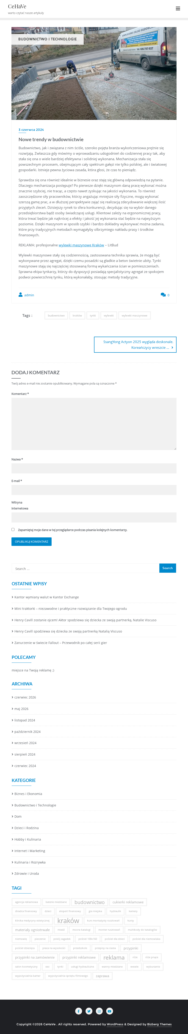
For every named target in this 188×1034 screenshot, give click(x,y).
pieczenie (40, 938)
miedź (61, 929)
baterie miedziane (56, 902)
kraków (77, 315)
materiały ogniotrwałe (32, 929)
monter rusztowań (109, 929)
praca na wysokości (53, 948)
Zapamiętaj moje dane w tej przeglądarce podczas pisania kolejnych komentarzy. (72, 530)
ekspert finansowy (70, 911)
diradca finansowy (26, 911)
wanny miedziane (112, 966)
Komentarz (20, 394)
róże (135, 957)
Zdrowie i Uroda (26, 873)
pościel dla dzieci (115, 938)
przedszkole (80, 948)
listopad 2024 (24, 720)
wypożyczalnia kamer (27, 975)
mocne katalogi (81, 929)
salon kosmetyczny (26, 966)
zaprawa (102, 975)
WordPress (115, 1024)
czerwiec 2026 (25, 697)
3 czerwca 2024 (31, 130)
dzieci (48, 911)
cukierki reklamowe (128, 902)
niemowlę (21, 938)
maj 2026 (21, 709)
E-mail (16, 481)
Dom (18, 816)
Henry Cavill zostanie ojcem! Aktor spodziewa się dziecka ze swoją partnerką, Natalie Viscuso (85, 620)
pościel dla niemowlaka (146, 938)
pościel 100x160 (87, 938)
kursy (130, 920)
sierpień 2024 (24, 754)
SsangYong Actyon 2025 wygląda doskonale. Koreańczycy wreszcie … (138, 344)
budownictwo (56, 315)
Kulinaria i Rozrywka (30, 862)
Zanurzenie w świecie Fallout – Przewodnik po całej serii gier (60, 643)
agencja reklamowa (26, 902)
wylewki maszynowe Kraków (81, 245)
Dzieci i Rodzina (26, 828)
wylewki (109, 315)
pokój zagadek (62, 938)
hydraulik (115, 911)
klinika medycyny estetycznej (32, 920)
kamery (133, 911)
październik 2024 (27, 731)
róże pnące (151, 957)
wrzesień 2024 (25, 743)
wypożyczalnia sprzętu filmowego (68, 975)
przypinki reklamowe (79, 957)
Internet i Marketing (29, 851)
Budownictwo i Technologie (35, 805)
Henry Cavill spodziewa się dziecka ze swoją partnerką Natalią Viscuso (68, 631)
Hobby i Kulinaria (27, 839)
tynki (93, 315)
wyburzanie (153, 966)
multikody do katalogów (142, 929)
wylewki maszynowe (134, 315)
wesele (134, 966)
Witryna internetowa (19, 505)
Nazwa (17, 459)
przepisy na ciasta (105, 948)
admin (28, 295)
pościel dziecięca (25, 948)
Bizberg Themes (159, 1024)
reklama (114, 957)
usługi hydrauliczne (82, 966)
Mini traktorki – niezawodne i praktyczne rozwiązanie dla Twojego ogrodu (70, 608)
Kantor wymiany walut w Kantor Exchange (46, 597)
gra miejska (95, 911)
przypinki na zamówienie (35, 957)
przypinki (131, 948)
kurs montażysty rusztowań (103, 920)
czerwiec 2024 (25, 766)
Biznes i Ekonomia (28, 794)
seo (47, 966)
